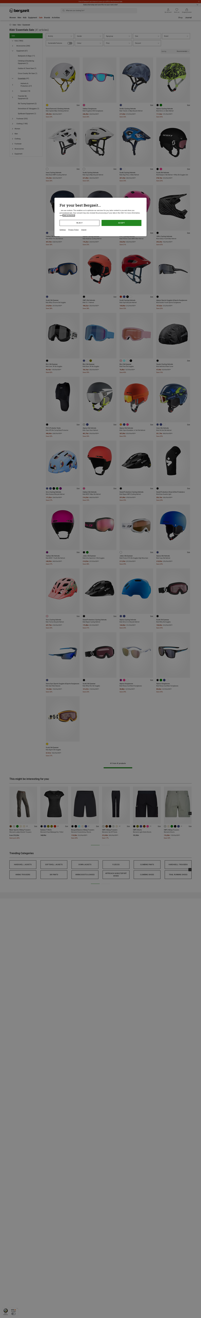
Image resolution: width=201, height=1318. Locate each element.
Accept (121, 223)
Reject (79, 223)
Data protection (69, 215)
